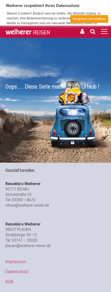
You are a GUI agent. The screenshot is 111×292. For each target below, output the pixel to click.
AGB (9, 281)
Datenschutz (17, 271)
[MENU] (104, 32)
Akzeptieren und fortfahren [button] (89, 19)
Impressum (15, 261)
